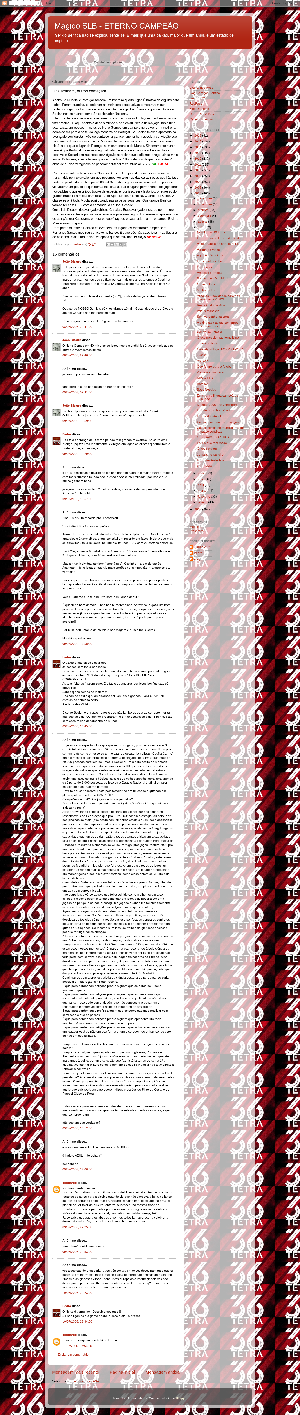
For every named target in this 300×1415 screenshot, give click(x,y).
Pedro (66, 434)
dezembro (205, 198)
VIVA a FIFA (205, 378)
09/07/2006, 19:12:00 (77, 1128)
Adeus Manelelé (208, 311)
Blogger (181, 1398)
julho (201, 227)
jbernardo (69, 1182)
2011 (198, 164)
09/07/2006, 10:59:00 (77, 421)
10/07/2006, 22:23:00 (77, 1292)
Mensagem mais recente (75, 1372)
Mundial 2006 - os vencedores (218, 404)
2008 (198, 182)
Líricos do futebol (209, 416)
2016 (198, 135)
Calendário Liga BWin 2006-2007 (220, 349)
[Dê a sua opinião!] (112, 244)
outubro (204, 210)
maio (202, 479)
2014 (198, 147)
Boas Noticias (206, 389)
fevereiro (204, 496)
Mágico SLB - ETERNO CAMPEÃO (116, 25)
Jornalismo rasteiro (210, 454)
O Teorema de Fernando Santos (219, 238)
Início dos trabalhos (210, 460)
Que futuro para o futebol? (215, 366)
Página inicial (122, 1372)
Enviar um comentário (73, 1354)
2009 (198, 176)
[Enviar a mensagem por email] (108, 244)
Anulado (202, 360)
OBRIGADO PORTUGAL (214, 437)
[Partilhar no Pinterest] (124, 244)
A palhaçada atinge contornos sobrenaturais (217, 324)
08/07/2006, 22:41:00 (77, 326)
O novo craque (207, 448)
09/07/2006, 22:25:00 (77, 1227)
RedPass (196, 103)
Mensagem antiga (163, 1372)
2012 (198, 158)
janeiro (203, 502)
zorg (197, 559)
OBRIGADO (205, 466)
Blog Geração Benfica (205, 93)
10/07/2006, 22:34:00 (77, 1321)
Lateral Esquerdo (201, 87)
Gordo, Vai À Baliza (203, 114)
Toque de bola (207, 343)
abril (201, 485)
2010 (198, 170)
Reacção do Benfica (211, 305)
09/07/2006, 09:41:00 (77, 392)
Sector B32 (197, 98)
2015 (198, 141)
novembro (205, 204)
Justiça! (202, 355)
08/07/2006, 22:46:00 (77, 355)
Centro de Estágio (209, 331)
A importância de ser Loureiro (217, 243)
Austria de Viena (208, 249)
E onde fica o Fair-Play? (213, 410)
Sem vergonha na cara (213, 316)
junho (202, 473)
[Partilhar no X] (116, 244)
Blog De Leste (199, 108)
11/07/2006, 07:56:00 (77, 1346)
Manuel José (206, 284)
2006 (198, 193)
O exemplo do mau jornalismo (218, 337)
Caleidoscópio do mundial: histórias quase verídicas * (221, 429)
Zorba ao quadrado (210, 372)
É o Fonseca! (206, 267)
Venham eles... (207, 290)
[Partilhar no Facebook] (120, 244)
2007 (198, 187)
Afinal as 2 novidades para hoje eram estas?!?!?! (219, 297)
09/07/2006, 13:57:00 (77, 499)
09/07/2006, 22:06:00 (77, 1169)
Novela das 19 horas (211, 232)
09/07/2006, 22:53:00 (77, 1251)
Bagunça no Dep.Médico (214, 278)
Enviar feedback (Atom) (86, 1381)
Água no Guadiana (210, 255)
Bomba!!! (203, 384)
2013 (198, 153)
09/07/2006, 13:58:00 (77, 643)
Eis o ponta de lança (211, 261)
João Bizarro (71, 261)
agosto (203, 221)
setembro (205, 215)
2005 (198, 509)
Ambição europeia (209, 272)
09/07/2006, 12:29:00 (77, 454)
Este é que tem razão (212, 443)
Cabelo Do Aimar (201, 119)
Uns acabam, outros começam (218, 422)
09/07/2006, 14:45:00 (77, 726)
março (203, 490)
